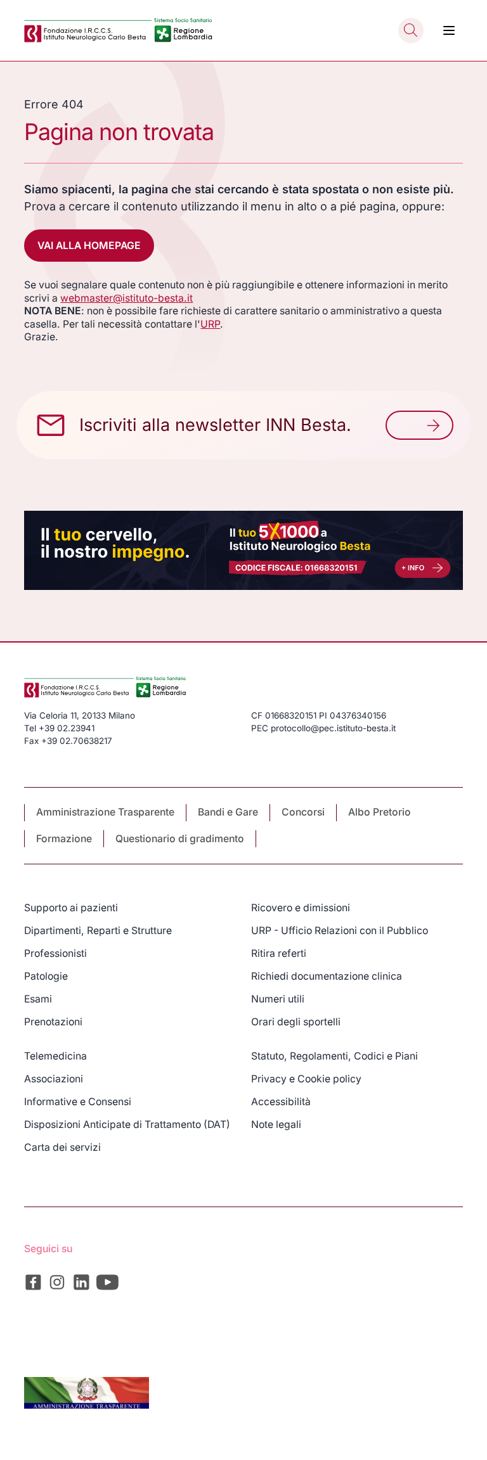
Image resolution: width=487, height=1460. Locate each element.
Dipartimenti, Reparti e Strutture (98, 931)
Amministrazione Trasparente (105, 812)
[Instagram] (57, 1282)
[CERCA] (411, 30)
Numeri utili (277, 999)
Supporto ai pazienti (71, 908)
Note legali (276, 1124)
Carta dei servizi (62, 1147)
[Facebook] (33, 1282)
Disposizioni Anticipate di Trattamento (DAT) (127, 1124)
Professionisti (55, 953)
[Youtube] (107, 1282)
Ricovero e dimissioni (300, 908)
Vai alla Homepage (89, 246)
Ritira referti (278, 953)
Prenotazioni (53, 1022)
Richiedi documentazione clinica (326, 976)
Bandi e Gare (228, 812)
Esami (38, 999)
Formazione (64, 839)
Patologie (46, 976)
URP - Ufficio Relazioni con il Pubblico (339, 931)
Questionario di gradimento (179, 839)
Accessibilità (281, 1102)
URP (210, 324)
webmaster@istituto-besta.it (126, 298)
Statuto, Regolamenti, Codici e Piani (334, 1056)
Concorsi (303, 812)
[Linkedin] (81, 1282)
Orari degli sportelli (296, 1022)
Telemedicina (55, 1056)
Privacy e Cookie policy (306, 1079)
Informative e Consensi (77, 1102)
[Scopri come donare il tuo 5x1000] (243, 550)
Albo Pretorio (379, 812)
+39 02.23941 (66, 728)
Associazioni (53, 1079)
